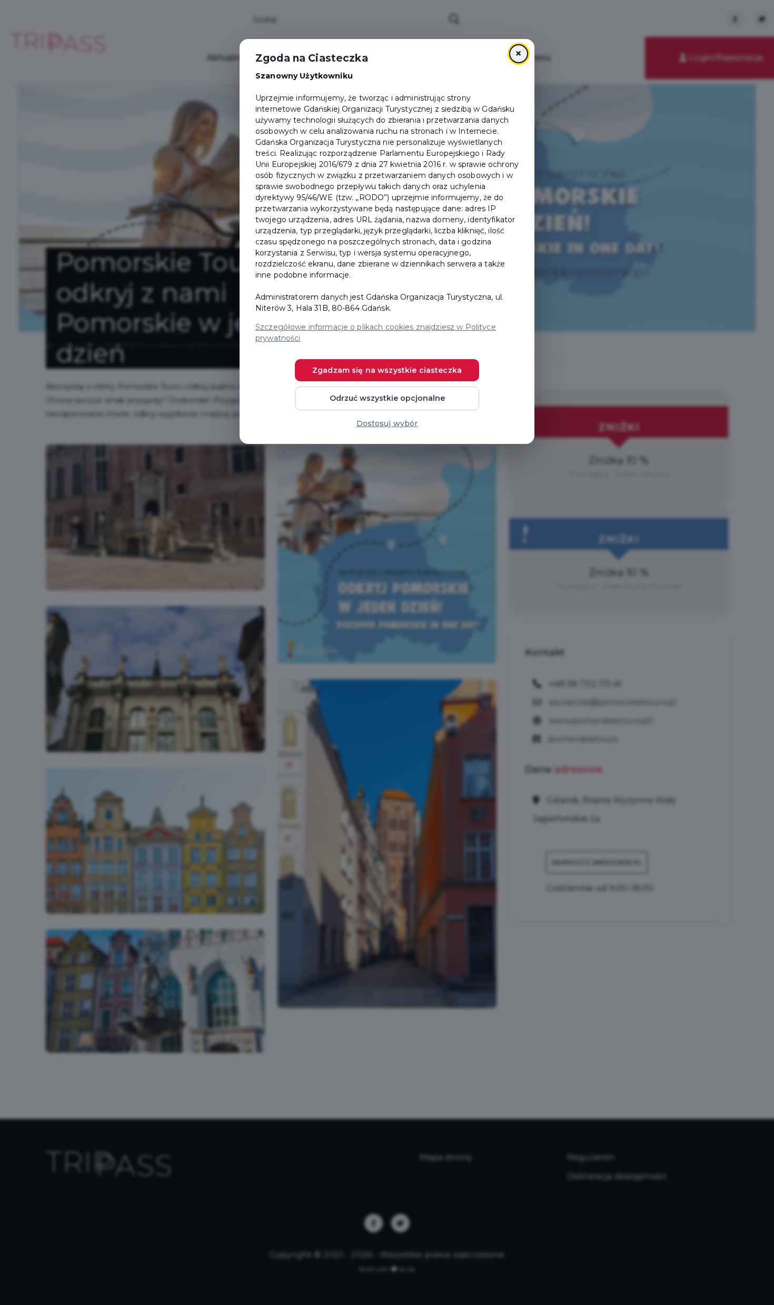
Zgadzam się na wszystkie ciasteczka (387, 370)
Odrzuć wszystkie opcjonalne (387, 398)
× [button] (518, 53)
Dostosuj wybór (387, 423)
